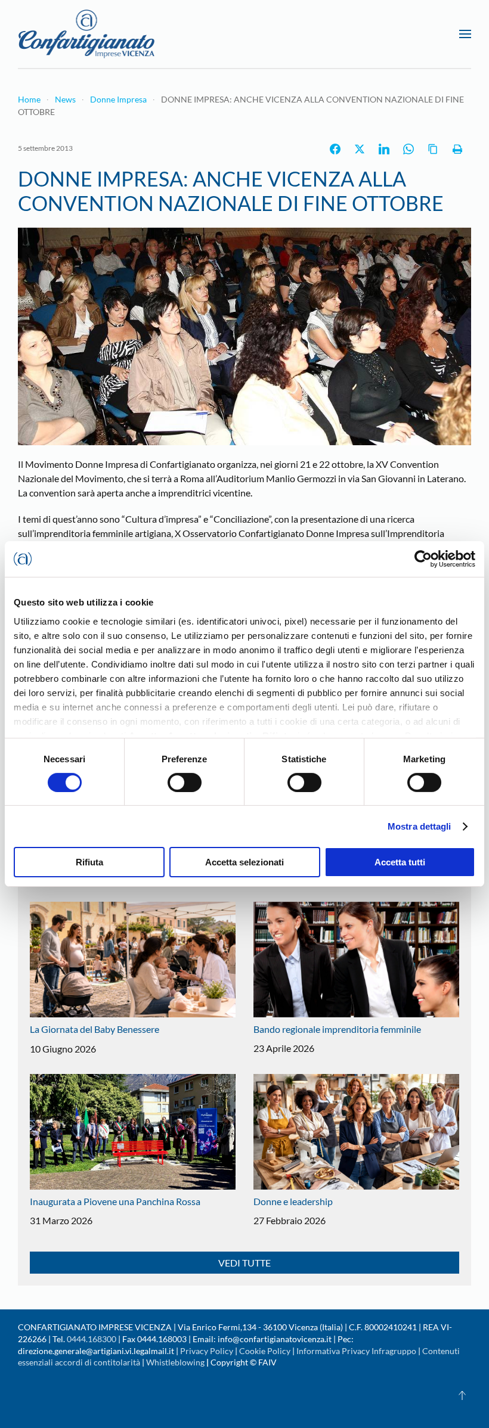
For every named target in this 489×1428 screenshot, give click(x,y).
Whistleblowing (175, 1362)
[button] (465, 34)
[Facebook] (335, 149)
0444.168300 (91, 1339)
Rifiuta (89, 862)
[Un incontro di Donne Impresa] (244, 334)
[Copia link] (433, 149)
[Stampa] (457, 149)
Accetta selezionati (244, 862)
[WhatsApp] (408, 149)
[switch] (185, 782)
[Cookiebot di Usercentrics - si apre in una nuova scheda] (423, 559)
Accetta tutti (400, 862)
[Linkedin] (384, 149)
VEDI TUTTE (244, 1262)
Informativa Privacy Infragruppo (356, 1351)
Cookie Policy (264, 1351)
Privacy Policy (206, 1351)
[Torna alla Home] (86, 34)
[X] (359, 149)
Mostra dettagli (419, 826)
